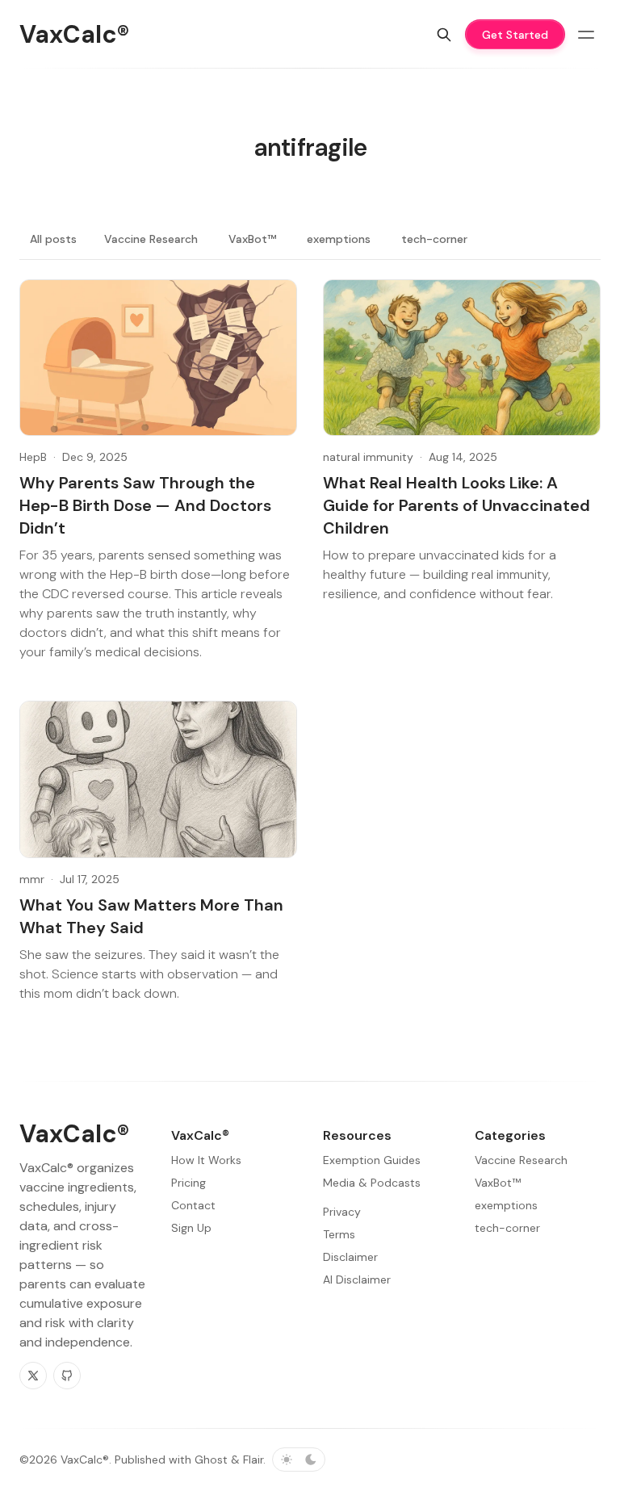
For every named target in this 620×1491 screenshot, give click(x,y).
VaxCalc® (85, 1459)
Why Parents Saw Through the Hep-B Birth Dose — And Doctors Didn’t (145, 505)
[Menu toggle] (586, 34)
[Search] (444, 34)
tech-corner (434, 239)
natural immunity (368, 457)
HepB (33, 457)
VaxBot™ (252, 239)
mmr (31, 879)
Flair (253, 1459)
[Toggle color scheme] (298, 1459)
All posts (53, 239)
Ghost (211, 1459)
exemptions (339, 239)
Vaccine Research (151, 239)
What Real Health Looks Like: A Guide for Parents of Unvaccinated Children (456, 505)
